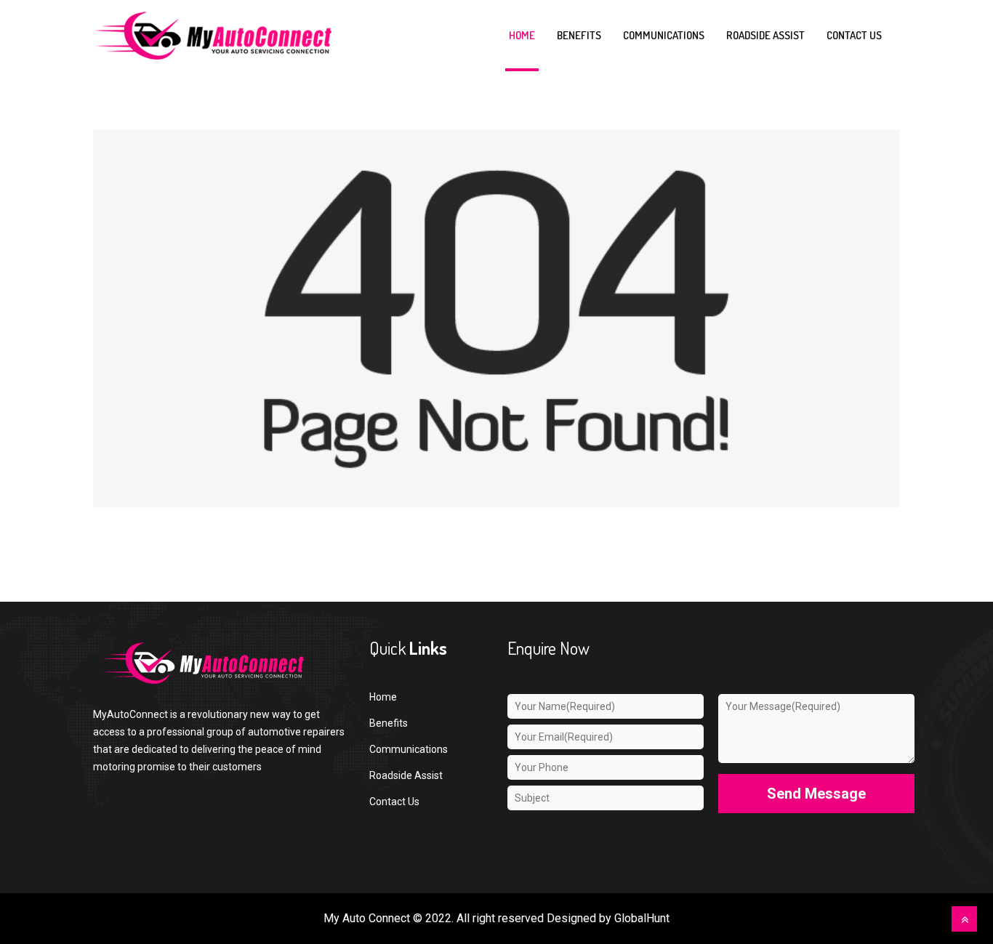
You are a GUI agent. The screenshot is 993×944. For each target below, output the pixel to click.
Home (522, 35)
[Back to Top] (964, 919)
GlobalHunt (642, 918)
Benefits (579, 35)
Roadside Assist (765, 35)
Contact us (854, 35)
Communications (663, 35)
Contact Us (394, 801)
